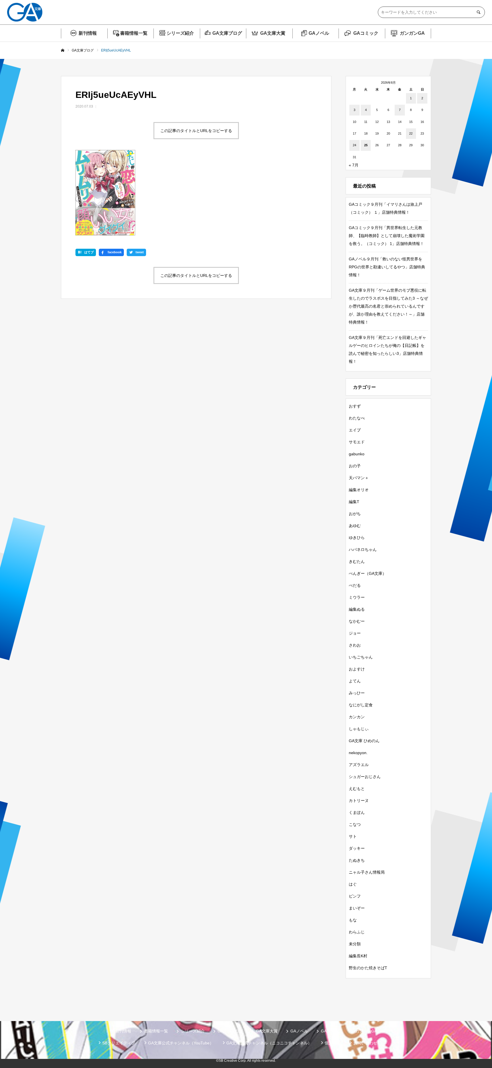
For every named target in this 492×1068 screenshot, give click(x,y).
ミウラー (357, 597)
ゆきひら (357, 537)
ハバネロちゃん (363, 549)
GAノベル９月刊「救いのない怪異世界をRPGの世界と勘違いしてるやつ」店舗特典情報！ (387, 267)
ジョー (355, 633)
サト (353, 836)
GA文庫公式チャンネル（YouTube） (181, 1043)
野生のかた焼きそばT (368, 968)
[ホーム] (62, 51)
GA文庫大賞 (272, 33)
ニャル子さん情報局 (367, 872)
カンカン (357, 717)
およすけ (357, 669)
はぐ (353, 884)
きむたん (357, 561)
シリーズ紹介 (180, 33)
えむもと (357, 788)
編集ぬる (357, 609)
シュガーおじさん (365, 776)
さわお (355, 645)
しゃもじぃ (359, 729)
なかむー (357, 621)
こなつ (355, 824)
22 (411, 133)
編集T (354, 501)
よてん (355, 681)
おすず (355, 406)
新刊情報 (88, 33)
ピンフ (355, 896)
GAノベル (319, 33)
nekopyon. (358, 752)
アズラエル (359, 764)
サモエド (357, 442)
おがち (355, 513)
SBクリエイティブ (118, 1043)
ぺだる (355, 585)
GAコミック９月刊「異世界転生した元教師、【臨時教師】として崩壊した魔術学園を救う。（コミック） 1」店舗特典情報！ (387, 235)
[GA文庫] (24, 12)
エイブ (355, 430)
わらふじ (357, 932)
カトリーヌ (359, 800)
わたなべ (357, 418)
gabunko (356, 454)
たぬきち (357, 860)
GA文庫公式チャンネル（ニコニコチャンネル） (269, 1043)
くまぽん (357, 812)
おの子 (355, 466)
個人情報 (333, 1043)
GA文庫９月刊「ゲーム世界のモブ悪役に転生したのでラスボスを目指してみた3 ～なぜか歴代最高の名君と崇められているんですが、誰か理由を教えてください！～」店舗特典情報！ (388, 306)
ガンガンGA (412, 33)
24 (354, 145)
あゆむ (355, 525)
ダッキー (357, 848)
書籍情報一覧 (133, 33)
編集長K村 (358, 956)
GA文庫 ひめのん (364, 740)
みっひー (357, 693)
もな (353, 920)
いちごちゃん (361, 657)
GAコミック (365, 33)
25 (366, 145)
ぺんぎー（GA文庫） (367, 573)
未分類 (355, 944)
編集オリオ (359, 489)
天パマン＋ (359, 478)
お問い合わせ (365, 1043)
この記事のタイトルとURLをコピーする (196, 130)
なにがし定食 (361, 705)
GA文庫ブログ (227, 33)
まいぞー (357, 908)
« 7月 (353, 165)
